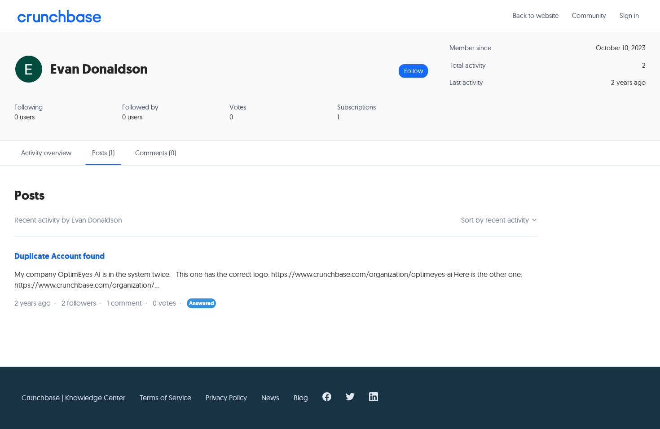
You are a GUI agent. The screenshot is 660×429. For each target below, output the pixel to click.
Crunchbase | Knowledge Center (73, 397)
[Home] (59, 16)
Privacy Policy (226, 397)
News (270, 397)
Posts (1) (103, 153)
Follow (413, 71)
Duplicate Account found (59, 256)
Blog (301, 397)
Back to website (536, 15)
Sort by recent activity (496, 219)
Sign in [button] (629, 15)
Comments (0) (155, 153)
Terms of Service (165, 397)
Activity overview (46, 153)
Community (589, 15)
